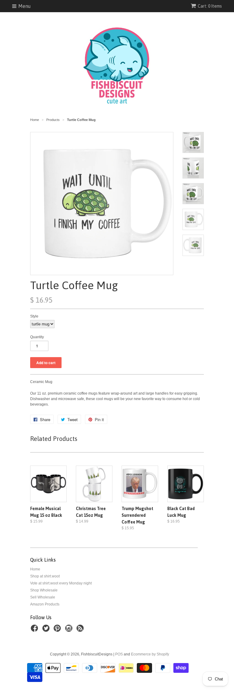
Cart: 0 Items (210, 6)
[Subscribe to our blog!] (81, 630)
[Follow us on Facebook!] (35, 630)
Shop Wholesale (44, 590)
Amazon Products (44, 604)
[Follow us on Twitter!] (46, 630)
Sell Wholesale (42, 597)
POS (119, 654)
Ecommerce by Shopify (150, 654)
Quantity (37, 337)
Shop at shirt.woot (45, 576)
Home (35, 569)
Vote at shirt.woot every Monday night (61, 583)
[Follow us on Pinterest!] (58, 630)
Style (34, 316)
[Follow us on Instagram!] (69, 630)
